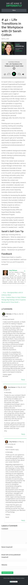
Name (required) (6, 547)
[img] (14, 68)
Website (4, 565)
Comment (4, 529)
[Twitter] (25, 271)
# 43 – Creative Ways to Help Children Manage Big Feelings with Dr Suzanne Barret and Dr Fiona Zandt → (13, 300)
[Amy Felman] (5, 272)
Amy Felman (13, 270)
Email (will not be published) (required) (10, 556)
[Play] (14, 74)
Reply (23, 379)
